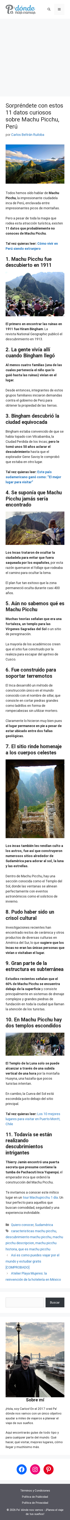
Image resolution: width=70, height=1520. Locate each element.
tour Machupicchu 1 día (40, 1197)
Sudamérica (44, 1225)
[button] (49, 9)
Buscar (55, 1302)
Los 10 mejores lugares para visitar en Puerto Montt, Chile (33, 1119)
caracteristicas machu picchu (33, 1231)
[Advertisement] (35, 56)
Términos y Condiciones (35, 1490)
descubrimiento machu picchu (28, 1237)
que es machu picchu (34, 1249)
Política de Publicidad (35, 1496)
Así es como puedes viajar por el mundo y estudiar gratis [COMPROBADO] (32, 1261)
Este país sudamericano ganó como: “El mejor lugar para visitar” (33, 477)
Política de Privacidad (35, 1502)
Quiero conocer (22, 1225)
